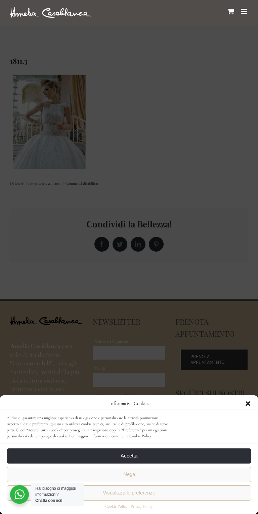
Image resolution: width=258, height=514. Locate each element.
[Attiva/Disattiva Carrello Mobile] (230, 11)
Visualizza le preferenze (129, 492)
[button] (248, 403)
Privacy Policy (142, 506)
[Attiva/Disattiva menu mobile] (244, 11)
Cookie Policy (116, 506)
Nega (129, 474)
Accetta (129, 455)
